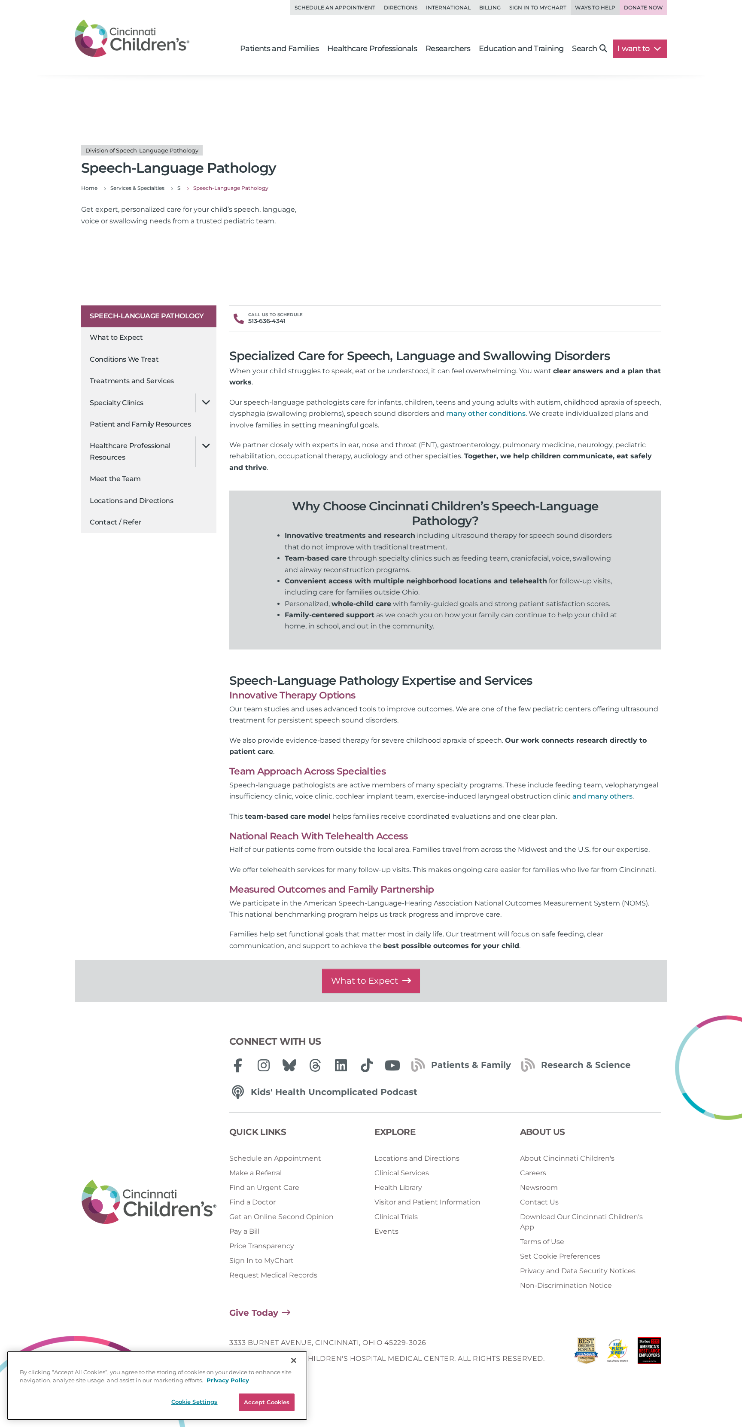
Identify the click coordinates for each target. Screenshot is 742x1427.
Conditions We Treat (124, 359)
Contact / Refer (116, 522)
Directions (400, 7)
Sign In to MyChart (261, 1260)
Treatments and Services (132, 381)
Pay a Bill (244, 1231)
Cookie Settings (194, 1401)
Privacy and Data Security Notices (578, 1271)
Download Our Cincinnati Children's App (581, 1222)
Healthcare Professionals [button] (372, 48)
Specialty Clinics (116, 402)
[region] (157, 1385)
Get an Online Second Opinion (281, 1217)
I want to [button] (634, 48)
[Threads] (315, 1065)
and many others (602, 796)
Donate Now (643, 7)
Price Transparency (261, 1246)
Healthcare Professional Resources (130, 451)
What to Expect (116, 337)
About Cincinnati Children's (567, 1158)
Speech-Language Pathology (147, 316)
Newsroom (539, 1187)
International (448, 7)
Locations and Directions (131, 500)
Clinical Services (401, 1173)
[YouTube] (392, 1065)
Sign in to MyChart (537, 7)
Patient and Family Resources (140, 424)
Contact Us (539, 1202)
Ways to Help (595, 7)
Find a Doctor (252, 1202)
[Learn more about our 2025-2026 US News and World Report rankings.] (586, 1353)
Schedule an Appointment (335, 7)
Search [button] (584, 48)
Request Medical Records (273, 1275)
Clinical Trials (396, 1217)
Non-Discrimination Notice (566, 1285)
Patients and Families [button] (279, 48)
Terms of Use (542, 1242)
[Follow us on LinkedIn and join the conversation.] (341, 1065)
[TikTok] (366, 1065)
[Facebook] (237, 1065)
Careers (533, 1173)
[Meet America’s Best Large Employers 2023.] (649, 1353)
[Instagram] (263, 1065)
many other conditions (486, 413)
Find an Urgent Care (264, 1187)
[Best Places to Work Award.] (617, 1353)
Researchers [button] (448, 48)
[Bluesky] (289, 1065)
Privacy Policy (228, 1380)
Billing (490, 7)
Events (386, 1231)
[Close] (293, 1360)
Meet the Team (115, 479)
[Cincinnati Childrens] (149, 1202)
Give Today (253, 1313)
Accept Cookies (267, 1402)
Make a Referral (255, 1173)
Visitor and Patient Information (427, 1202)
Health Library (398, 1187)
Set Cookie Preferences (560, 1256)
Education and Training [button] (521, 48)
